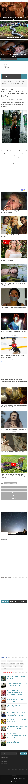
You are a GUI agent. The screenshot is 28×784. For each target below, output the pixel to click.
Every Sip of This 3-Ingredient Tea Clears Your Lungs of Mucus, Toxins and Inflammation (17, 735)
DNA (15, 661)
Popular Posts (14, 601)
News (17, 663)
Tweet (14, 487)
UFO (16, 668)
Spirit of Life (4, 668)
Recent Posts (5, 601)
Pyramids (15, 666)
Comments (23, 601)
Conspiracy (9, 661)
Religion (20, 666)
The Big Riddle (15, 778)
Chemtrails (3, 661)
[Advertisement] (12, 631)
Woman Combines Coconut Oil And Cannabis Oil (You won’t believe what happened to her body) (16, 714)
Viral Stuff (15, 81)
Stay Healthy (10, 668)
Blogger (11, 781)
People (21, 663)
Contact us (24, 753)
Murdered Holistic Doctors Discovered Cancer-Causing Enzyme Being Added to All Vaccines (17, 692)
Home (2, 81)
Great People (8, 81)
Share (14, 490)
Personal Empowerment (6, 666)
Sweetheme (21, 781)
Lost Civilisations (11, 663)
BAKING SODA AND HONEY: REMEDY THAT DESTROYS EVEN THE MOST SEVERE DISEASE (16, 699)
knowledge (3, 663)
